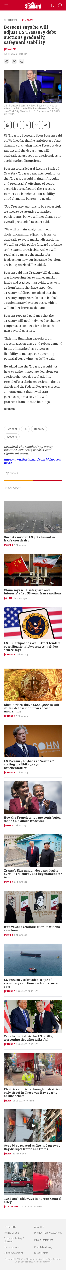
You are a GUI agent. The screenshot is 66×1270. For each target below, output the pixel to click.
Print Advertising (43, 1247)
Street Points (41, 1252)
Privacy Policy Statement (48, 1232)
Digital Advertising (13, 1252)
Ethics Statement (43, 1240)
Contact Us (10, 1227)
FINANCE (27, 20)
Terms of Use (11, 1232)
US (25, 429)
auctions (12, 436)
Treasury (39, 429)
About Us (39, 1227)
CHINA (8, 598)
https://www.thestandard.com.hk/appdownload (32, 461)
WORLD (9, 545)
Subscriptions (12, 1247)
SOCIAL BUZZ (12, 1206)
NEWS (8, 1101)
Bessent (12, 429)
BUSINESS (10, 20)
